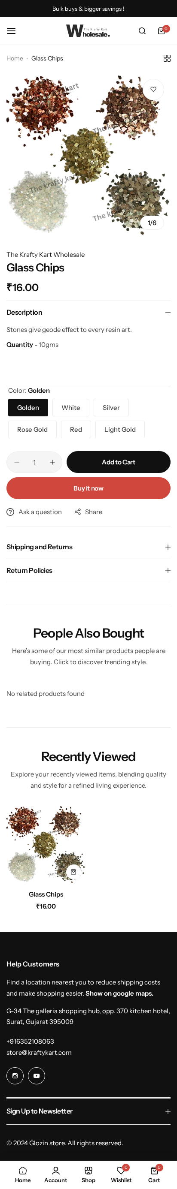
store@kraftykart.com (39, 1052)
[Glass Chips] (45, 844)
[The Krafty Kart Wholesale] (88, 31)
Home (14, 58)
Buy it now (88, 488)
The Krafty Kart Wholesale (45, 254)
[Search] (142, 30)
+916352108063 (30, 1041)
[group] (88, 154)
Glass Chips (46, 894)
